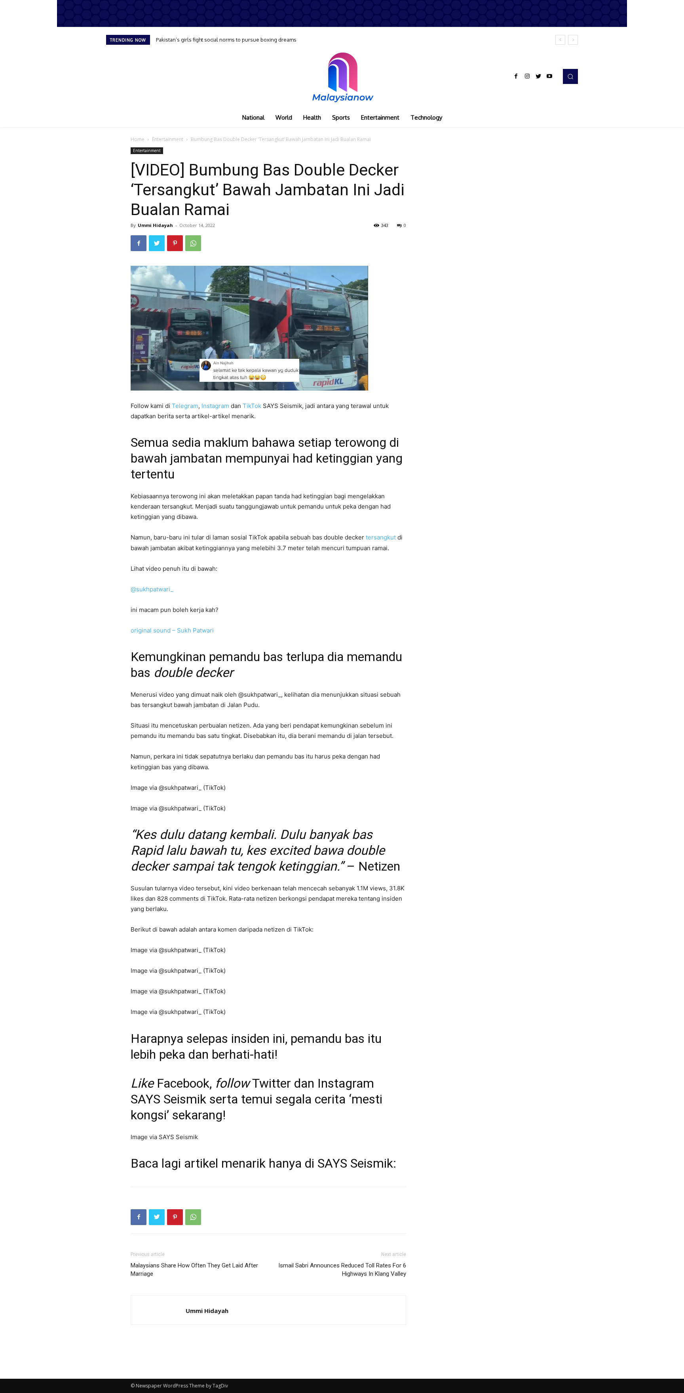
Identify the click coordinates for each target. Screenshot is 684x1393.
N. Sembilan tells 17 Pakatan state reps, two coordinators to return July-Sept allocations (264, 39)
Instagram (215, 406)
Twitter (271, 1083)
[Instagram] (527, 76)
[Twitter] (538, 76)
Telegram (185, 406)
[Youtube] (549, 76)
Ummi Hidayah (155, 225)
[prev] (560, 40)
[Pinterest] (175, 243)
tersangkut (381, 537)
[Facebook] (516, 76)
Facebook (183, 1083)
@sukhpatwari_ (152, 589)
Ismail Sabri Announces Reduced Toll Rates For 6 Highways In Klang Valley (342, 1269)
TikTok (252, 406)
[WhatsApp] (193, 243)
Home (137, 139)
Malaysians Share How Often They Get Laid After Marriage (194, 1269)
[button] (570, 76)
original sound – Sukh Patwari (172, 630)
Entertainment (167, 139)
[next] (573, 40)
